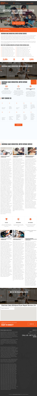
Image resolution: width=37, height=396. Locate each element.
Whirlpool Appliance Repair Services (4, 3)
